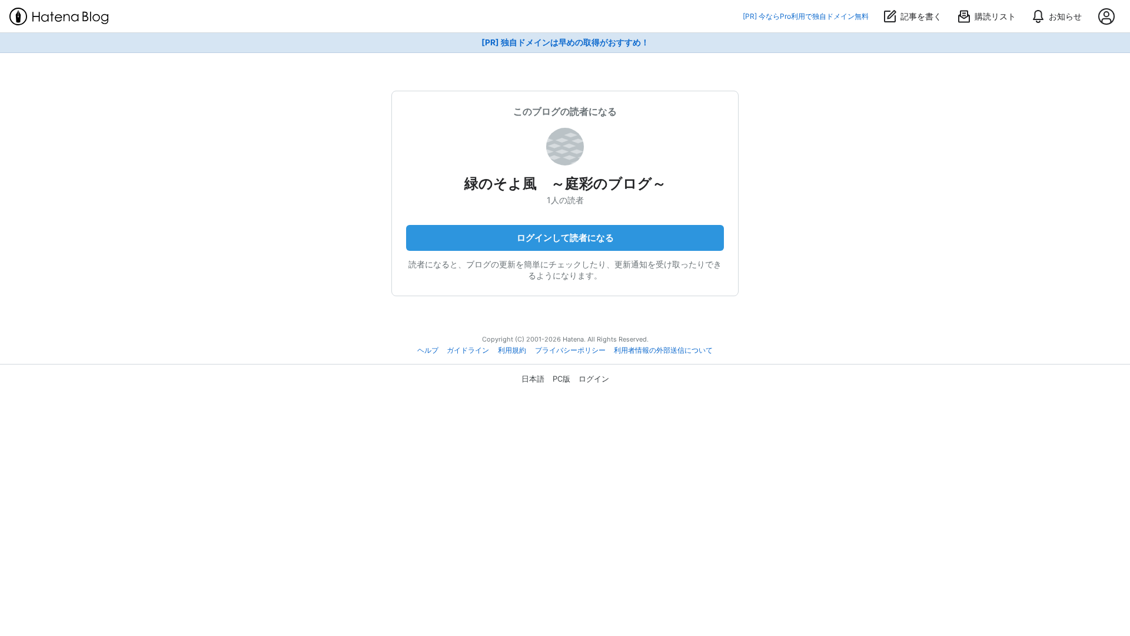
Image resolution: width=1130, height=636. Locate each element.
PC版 (561, 378)
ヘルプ (427, 350)
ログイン (594, 378)
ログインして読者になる (565, 237)
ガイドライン (468, 350)
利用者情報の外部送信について (663, 350)
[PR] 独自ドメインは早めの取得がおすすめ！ (565, 42)
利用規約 (512, 350)
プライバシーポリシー (570, 350)
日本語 (532, 378)
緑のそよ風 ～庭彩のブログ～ (565, 183)
